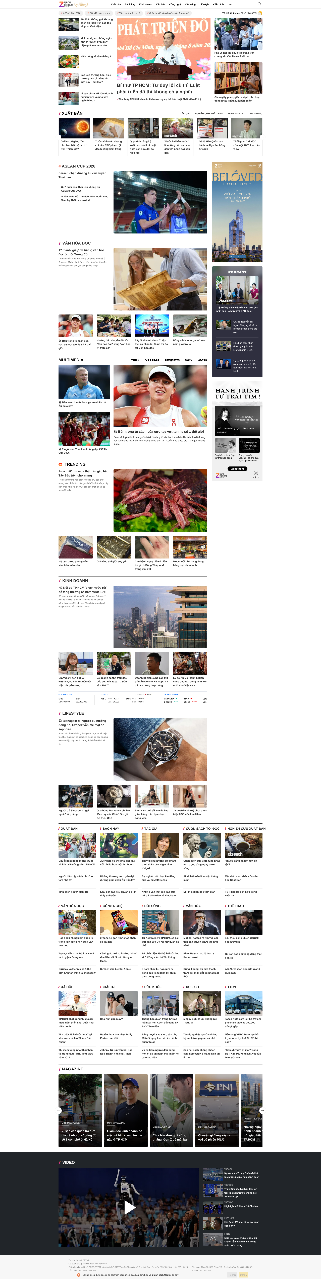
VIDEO (68, 1162)
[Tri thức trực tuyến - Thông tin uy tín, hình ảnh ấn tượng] (74, 4)
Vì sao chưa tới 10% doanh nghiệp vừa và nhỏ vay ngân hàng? (97, 97)
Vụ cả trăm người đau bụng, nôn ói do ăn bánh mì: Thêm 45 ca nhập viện (160, 1054)
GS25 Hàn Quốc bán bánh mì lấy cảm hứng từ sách (212, 145)
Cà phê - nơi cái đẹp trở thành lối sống (225, 456)
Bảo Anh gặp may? (111, 1019)
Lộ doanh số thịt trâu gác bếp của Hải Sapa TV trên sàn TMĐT (112, 682)
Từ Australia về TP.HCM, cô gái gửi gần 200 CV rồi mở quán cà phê (160, 942)
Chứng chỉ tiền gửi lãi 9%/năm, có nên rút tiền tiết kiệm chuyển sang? (75, 682)
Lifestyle (204, 4)
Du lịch (192, 987)
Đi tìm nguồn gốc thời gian (199, 892)
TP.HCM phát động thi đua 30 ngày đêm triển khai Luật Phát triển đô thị (76, 1023)
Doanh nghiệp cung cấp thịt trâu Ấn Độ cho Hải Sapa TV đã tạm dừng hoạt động (151, 682)
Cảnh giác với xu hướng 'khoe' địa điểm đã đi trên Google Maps (118, 957)
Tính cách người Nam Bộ (73, 892)
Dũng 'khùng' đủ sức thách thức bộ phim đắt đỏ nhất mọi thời (201, 973)
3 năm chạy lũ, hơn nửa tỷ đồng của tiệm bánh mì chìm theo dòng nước (159, 973)
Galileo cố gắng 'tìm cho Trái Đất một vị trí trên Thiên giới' (73, 145)
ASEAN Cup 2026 (71, 13)
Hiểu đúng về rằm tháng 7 (96, 56)
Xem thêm (237, 465)
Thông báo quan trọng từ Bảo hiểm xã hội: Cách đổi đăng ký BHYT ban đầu (160, 1023)
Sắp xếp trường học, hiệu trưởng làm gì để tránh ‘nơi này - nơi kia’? (96, 79)
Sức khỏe (153, 987)
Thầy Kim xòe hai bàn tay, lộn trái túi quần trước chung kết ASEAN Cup (240, 1193)
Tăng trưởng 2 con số (129, 13)
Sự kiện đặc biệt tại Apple (115, 969)
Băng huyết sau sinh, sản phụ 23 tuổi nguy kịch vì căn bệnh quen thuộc (159, 1038)
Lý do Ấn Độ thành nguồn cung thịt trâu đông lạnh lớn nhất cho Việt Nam (190, 682)
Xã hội (66, 987)
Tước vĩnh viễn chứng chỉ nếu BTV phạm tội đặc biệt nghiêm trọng (108, 145)
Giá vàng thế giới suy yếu (112, 561)
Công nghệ (175, 4)
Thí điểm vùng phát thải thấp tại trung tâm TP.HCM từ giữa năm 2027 (76, 1054)
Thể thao (236, 906)
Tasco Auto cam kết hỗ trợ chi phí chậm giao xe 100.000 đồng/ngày (243, 1023)
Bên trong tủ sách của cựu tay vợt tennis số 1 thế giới (75, 345)
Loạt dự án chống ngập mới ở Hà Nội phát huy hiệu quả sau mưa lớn (96, 42)
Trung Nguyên (218, 382)
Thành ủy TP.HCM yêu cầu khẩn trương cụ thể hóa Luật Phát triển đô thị (160, 99)
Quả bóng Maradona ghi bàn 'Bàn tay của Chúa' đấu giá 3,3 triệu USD (114, 814)
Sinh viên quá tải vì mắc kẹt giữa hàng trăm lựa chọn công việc (151, 814)
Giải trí (109, 987)
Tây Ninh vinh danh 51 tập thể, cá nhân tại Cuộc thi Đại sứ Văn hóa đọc (152, 344)
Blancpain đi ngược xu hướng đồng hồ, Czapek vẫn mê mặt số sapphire (82, 725)
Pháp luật (229, 1218)
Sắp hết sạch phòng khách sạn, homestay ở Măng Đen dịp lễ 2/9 (202, 1054)
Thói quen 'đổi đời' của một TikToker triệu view (246, 145)
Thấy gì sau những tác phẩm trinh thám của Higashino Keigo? (159, 864)
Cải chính (218, 4)
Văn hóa (160, 4)
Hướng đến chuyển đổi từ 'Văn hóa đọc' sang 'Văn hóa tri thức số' (114, 344)
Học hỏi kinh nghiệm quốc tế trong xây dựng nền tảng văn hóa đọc (76, 942)
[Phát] (129, 1207)
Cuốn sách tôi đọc (203, 829)
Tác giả (150, 829)
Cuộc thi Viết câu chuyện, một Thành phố (169, 13)
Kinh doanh (145, 4)
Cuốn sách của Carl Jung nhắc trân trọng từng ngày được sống (201, 864)
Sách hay (130, 4)
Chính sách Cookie (162, 1275)
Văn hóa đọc (76, 243)
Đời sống (190, 4)
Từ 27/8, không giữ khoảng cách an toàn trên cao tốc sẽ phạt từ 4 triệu (97, 23)
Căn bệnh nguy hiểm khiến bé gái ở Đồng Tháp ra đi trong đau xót (151, 565)
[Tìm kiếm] (259, 4)
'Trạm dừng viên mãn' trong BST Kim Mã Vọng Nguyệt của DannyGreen (243, 1054)
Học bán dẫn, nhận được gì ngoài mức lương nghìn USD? (243, 346)
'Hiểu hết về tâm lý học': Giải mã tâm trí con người (236, 430)
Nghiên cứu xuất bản (247, 829)
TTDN (232, 987)
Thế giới (228, 1169)
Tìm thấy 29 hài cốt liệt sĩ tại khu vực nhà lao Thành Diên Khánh (75, 1038)
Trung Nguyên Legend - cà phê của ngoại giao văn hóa (249, 458)
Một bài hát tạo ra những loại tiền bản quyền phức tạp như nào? (200, 942)
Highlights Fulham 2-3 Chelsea (241, 1206)
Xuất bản (116, 4)
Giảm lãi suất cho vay (99, 13)
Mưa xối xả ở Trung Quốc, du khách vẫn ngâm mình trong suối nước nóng (240, 1242)
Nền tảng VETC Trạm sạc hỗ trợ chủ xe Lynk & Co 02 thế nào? (241, 1038)
